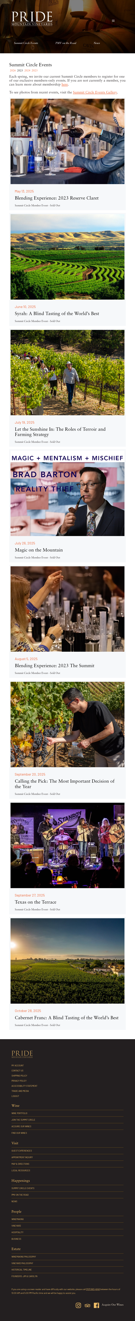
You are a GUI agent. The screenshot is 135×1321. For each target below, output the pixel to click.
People (16, 1212)
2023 (35, 70)
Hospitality (17, 1232)
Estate (16, 1249)
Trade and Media (20, 1091)
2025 (20, 70)
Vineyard (16, 1225)
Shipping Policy (19, 1075)
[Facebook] (96, 1306)
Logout (15, 1096)
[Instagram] (78, 1306)
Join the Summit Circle (23, 1119)
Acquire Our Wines (21, 1126)
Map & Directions (20, 1164)
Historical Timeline (22, 1269)
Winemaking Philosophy (24, 1256)
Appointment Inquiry (22, 1157)
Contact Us (17, 1070)
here (65, 84)
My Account (18, 1065)
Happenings (21, 1181)
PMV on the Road (65, 43)
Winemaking (18, 1219)
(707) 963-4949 (93, 1289)
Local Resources (21, 1170)
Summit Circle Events (26, 43)
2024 (27, 70)
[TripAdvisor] (87, 1306)
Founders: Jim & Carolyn (24, 1276)
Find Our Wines (19, 1133)
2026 (13, 70)
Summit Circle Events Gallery (95, 92)
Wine (15, 1106)
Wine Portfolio (19, 1113)
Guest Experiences (22, 1150)
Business (16, 1239)
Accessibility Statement (24, 1086)
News (97, 43)
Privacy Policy (19, 1080)
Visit (15, 1143)
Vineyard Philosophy (22, 1263)
